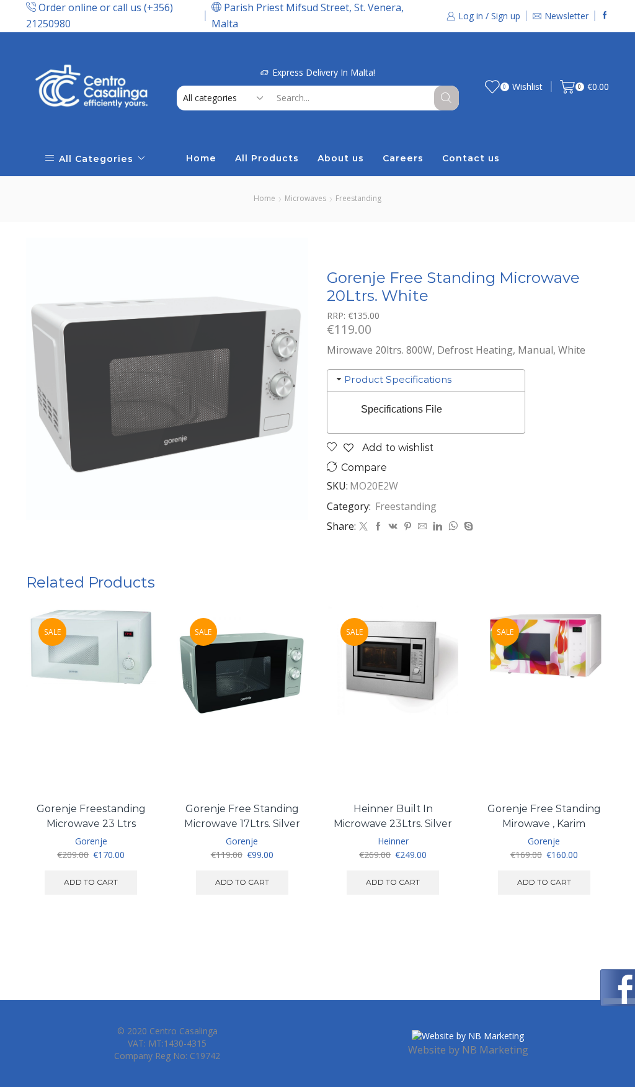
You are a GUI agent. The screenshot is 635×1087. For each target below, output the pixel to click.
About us (341, 158)
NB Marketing (495, 1050)
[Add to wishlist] (132, 766)
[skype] (467, 526)
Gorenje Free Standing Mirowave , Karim (544, 816)
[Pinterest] (408, 526)
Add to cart (132, 738)
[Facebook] (605, 15)
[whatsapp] (453, 526)
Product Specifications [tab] (397, 379)
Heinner (393, 841)
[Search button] (446, 98)
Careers (403, 158)
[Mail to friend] (422, 526)
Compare (364, 467)
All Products (267, 158)
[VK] (393, 526)
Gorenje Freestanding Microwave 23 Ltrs (91, 816)
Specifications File (401, 409)
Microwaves (305, 198)
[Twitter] (363, 526)
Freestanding (358, 198)
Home (201, 158)
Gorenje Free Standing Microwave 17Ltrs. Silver (242, 816)
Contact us (471, 158)
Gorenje (91, 841)
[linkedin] (437, 526)
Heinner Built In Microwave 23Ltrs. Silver (393, 816)
